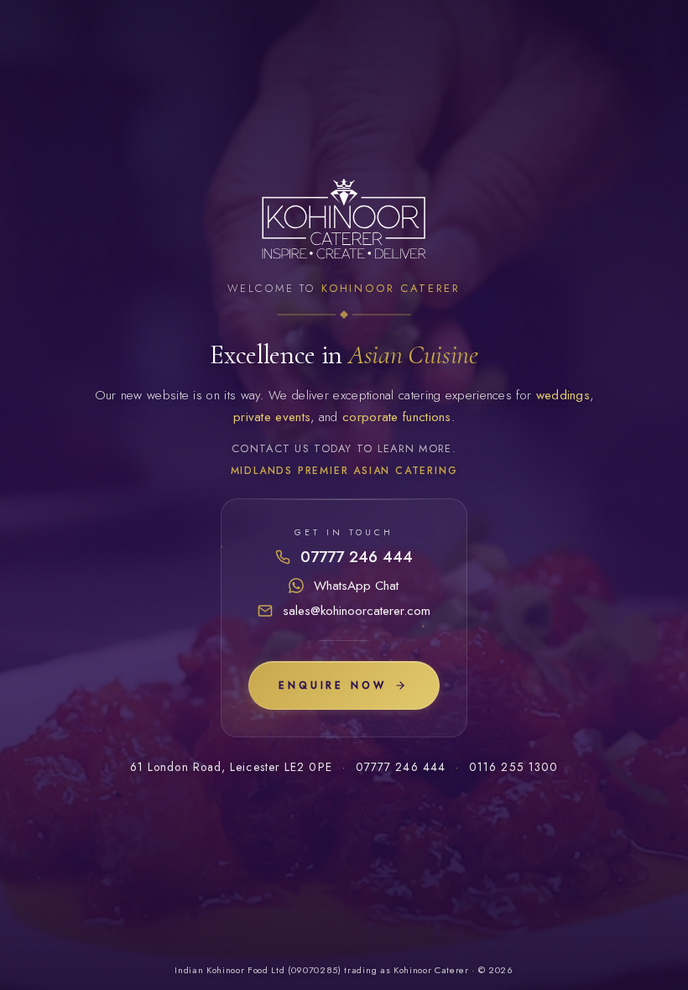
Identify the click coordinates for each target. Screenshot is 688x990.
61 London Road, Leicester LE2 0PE (231, 766)
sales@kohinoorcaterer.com (356, 611)
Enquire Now (332, 685)
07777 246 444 (356, 556)
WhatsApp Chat (356, 585)
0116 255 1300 (513, 766)
